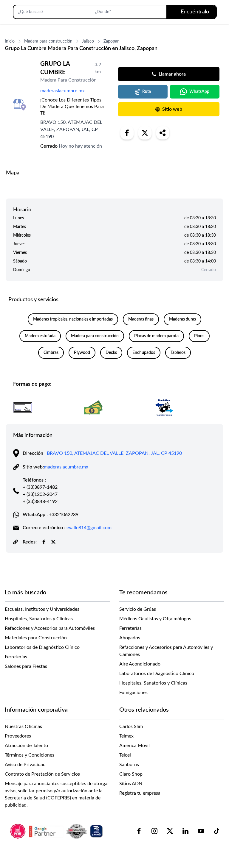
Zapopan (111, 41)
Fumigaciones (133, 692)
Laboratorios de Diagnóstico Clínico (42, 647)
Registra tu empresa (139, 793)
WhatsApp (199, 92)
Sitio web (172, 109)
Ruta (146, 92)
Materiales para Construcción (36, 637)
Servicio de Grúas (137, 609)
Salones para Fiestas (26, 666)
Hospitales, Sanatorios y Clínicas (39, 618)
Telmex (126, 736)
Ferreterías (16, 656)
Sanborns (129, 764)
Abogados (129, 637)
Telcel (125, 755)
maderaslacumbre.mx (62, 90)
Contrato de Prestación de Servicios (42, 774)
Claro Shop (131, 774)
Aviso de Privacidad (25, 764)
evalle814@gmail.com (89, 527)
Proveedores (18, 736)
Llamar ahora (172, 74)
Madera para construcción (48, 41)
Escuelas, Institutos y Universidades (42, 609)
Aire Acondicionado (139, 664)
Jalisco (88, 41)
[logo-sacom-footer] (57, 831)
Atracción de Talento (26, 745)
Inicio (10, 41)
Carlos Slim (131, 726)
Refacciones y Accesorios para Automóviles (50, 628)
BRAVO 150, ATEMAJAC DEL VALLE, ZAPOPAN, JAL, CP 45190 (114, 453)
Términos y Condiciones (29, 755)
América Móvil (134, 745)
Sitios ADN (130, 783)
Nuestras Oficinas (23, 726)
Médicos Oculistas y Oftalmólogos (155, 618)
